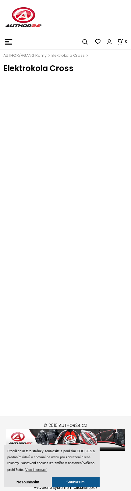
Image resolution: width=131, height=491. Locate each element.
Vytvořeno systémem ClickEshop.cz (65, 487)
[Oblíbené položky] (98, 42)
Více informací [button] (36, 469)
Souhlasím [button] (75, 482)
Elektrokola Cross (68, 55)
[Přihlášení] (109, 42)
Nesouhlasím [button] (27, 482)
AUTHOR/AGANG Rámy (25, 55)
